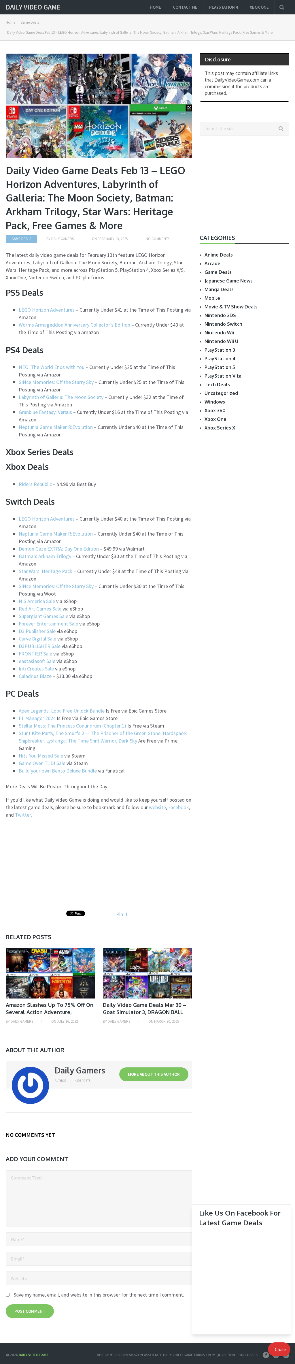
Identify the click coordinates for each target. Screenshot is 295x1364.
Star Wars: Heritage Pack (45, 571)
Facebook (178, 807)
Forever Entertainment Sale (48, 623)
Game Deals (29, 22)
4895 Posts (82, 1081)
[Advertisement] (54, 864)
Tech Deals (217, 384)
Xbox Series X (220, 428)
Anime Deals (219, 255)
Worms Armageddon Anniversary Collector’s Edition (74, 324)
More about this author (154, 1074)
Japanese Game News (229, 281)
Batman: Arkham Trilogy (45, 556)
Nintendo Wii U (221, 341)
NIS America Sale (37, 601)
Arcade (212, 263)
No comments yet (30, 1134)
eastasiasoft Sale (37, 661)
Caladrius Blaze (35, 676)
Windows (215, 402)
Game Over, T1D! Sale (42, 763)
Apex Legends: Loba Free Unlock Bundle (62, 710)
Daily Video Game (33, 7)
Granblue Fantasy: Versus (45, 412)
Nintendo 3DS (220, 315)
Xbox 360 (215, 410)
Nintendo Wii (219, 333)
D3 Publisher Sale (37, 631)
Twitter (23, 814)
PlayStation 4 (223, 7)
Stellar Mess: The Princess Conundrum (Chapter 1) (72, 725)
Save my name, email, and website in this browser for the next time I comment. (99, 1294)
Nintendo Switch (223, 324)
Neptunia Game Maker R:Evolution (56, 427)
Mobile (212, 298)
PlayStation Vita (223, 376)
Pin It (122, 914)
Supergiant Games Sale (43, 616)
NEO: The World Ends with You (51, 367)
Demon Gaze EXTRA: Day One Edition (59, 548)
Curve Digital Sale (37, 638)
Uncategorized (221, 393)
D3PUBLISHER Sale (39, 646)
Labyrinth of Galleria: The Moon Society (61, 397)
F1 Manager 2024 (37, 718)
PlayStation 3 (220, 350)
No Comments (157, 238)
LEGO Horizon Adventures (47, 309)
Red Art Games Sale (40, 608)
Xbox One (259, 7)
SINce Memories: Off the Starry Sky (56, 382)
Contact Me (185, 7)
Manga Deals (219, 289)
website (157, 807)
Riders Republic (35, 484)
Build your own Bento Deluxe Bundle (58, 770)
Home (155, 7)
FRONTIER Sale (35, 653)
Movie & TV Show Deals (231, 307)
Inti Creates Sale (36, 668)
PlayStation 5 (220, 367)
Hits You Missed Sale (41, 755)
